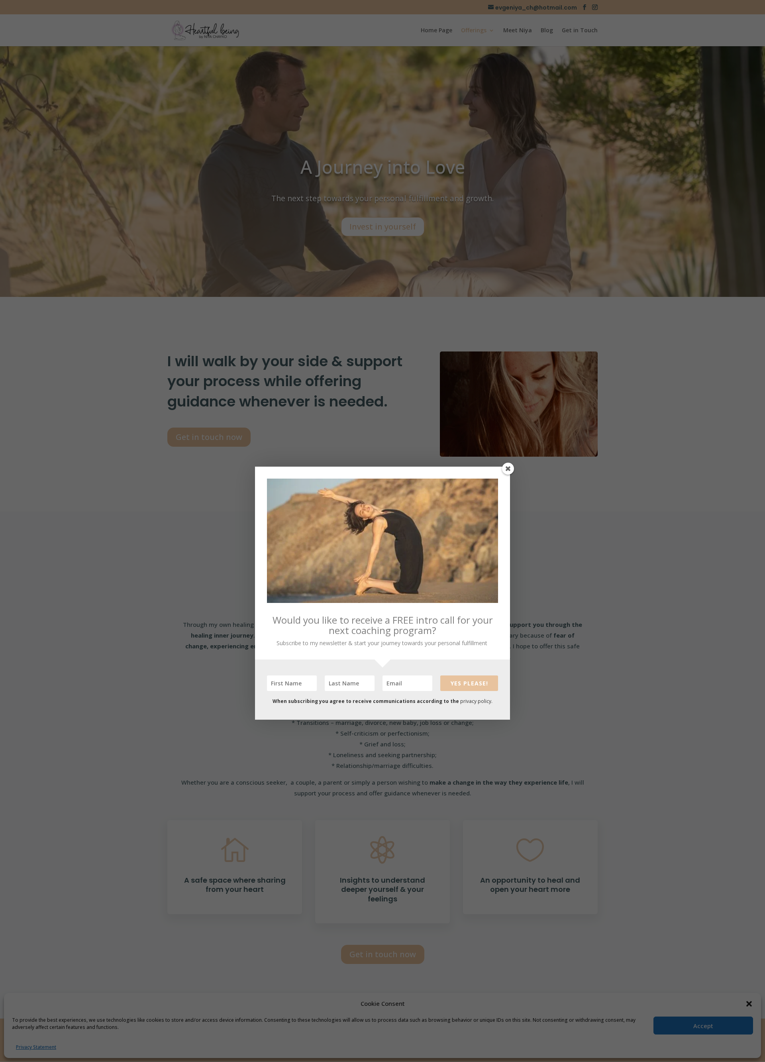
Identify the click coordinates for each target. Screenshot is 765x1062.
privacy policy (475, 701)
